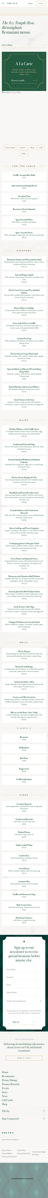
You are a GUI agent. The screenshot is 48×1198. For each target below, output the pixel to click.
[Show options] (41, 1001)
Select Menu (7, 45)
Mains (32, 147)
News (5, 1096)
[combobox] (25, 1001)
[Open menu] (3, 3)
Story (5, 1092)
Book (41, 3)
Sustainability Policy (23, 1153)
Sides (24, 153)
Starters (22, 147)
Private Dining (9, 1080)
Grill (41, 147)
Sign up (15, 1022)
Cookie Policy (21, 1150)
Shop (4, 1104)
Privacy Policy (6, 1150)
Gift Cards (7, 1100)
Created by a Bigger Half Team (39, 1153)
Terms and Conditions (9, 1157)
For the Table (10, 147)
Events (5, 1088)
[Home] (12, 3)
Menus (30, 3)
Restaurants (8, 1076)
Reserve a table (17, 80)
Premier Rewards (10, 1084)
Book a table (24, 1058)
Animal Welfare (7, 1153)
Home (5, 1072)
